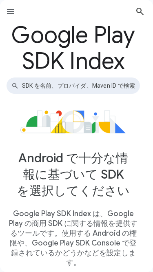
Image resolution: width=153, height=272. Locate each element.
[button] (140, 11)
